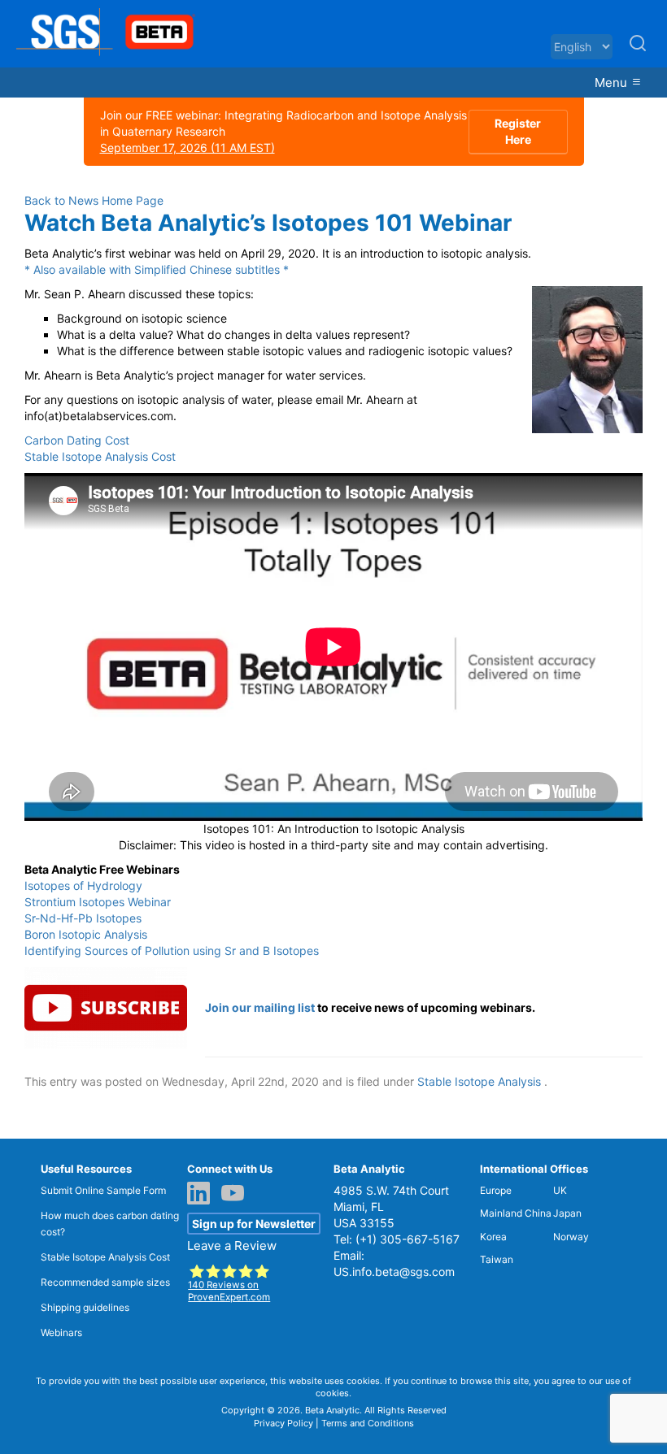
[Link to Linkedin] (202, 1195)
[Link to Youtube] (236, 1195)
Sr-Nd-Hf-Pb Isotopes (83, 918)
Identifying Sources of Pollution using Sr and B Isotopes (171, 950)
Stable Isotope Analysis (479, 1081)
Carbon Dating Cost (76, 440)
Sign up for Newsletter (254, 1223)
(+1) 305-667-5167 (407, 1239)
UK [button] (560, 1190)
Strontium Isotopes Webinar (97, 902)
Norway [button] (571, 1236)
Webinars (61, 1332)
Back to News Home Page (93, 200)
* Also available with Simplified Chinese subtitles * (156, 269)
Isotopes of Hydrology (83, 885)
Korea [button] (493, 1236)
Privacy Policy (283, 1423)
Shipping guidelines (85, 1307)
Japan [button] (567, 1213)
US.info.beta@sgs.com (394, 1271)
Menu (612, 82)
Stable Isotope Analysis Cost (100, 456)
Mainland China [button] (515, 1213)
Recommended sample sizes (105, 1282)
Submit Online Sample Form (103, 1190)
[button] (638, 50)
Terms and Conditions (367, 1423)
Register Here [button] (518, 131)
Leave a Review (232, 1245)
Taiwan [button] (496, 1259)
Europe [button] (496, 1190)
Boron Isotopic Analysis (85, 934)
